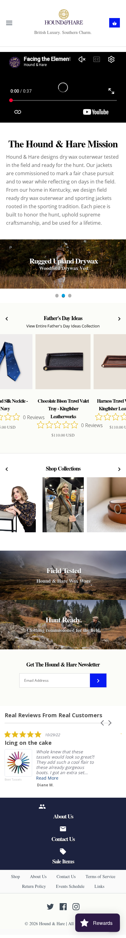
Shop (15, 876)
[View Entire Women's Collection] (63, 507)
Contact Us (66, 876)
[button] (103, 723)
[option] (63, 264)
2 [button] (63, 296)
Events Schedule (70, 886)
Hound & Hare (52, 923)
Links (99, 886)
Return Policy (34, 886)
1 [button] (57, 296)
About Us (38, 876)
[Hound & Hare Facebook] (63, 906)
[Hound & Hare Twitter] (50, 906)
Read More (47, 778)
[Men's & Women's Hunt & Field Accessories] (63, 16)
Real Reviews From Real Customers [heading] (53, 715)
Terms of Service (100, 876)
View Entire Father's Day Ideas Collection (63, 326)
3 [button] (69, 296)
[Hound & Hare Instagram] (76, 906)
